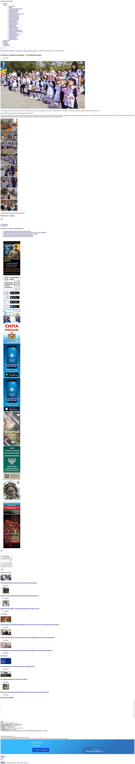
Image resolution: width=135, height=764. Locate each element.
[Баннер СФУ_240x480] (11, 479)
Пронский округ (13, 21)
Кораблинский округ (14, 16)
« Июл (2, 569)
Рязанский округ (13, 26)
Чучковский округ (13, 36)
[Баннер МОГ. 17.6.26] (11, 513)
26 (4, 566)
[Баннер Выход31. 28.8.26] (11, 547)
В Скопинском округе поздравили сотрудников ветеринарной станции (20, 233)
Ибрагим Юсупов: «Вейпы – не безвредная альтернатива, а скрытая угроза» (20, 608)
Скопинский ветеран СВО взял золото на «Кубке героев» (17, 231)
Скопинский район (20, 213)
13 (6, 563)
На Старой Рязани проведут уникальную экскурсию (14, 679)
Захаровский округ (13, 11)
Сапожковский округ (14, 27)
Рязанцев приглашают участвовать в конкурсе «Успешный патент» (18, 666)
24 (1, 566)
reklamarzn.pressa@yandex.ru (35, 730)
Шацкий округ (12, 37)
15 (9, 563)
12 (4, 563)
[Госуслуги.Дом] (11, 308)
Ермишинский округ (14, 10)
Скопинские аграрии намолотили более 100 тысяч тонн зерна (18, 236)
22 (9, 565)
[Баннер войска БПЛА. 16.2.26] (11, 274)
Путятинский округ (13, 22)
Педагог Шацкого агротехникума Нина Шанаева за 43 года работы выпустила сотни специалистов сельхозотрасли (30, 624)
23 (11, 565)
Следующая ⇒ (4, 225)
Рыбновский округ (13, 23)
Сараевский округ (13, 29)
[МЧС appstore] (11, 411)
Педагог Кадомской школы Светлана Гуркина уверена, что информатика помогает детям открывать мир (28, 637)
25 (3, 566)
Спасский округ (13, 32)
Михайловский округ (14, 18)
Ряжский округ (12, 25)
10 (1, 563)
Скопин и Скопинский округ (16, 31)
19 (4, 565)
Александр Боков (5, 213)
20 (6, 565)
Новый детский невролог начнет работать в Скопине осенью (18, 235)
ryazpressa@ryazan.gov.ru (17, 730)
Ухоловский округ (13, 35)
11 (3, 563)
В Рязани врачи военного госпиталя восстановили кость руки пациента (19, 582)
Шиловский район (13, 39)
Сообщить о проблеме (40, 750)
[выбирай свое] (11, 445)
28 (8, 566)
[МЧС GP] (11, 377)
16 (11, 563)
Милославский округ (14, 17)
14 (8, 563)
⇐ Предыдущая (4, 224)
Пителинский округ (14, 20)
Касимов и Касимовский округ (16, 13)
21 (8, 565)
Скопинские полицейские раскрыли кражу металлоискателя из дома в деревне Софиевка (24, 232)
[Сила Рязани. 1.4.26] (11, 343)
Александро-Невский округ (15, 8)
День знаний (12, 213)
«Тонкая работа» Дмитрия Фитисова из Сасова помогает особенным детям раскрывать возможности (26, 650)
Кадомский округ (13, 12)
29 (9, 566)
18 (3, 565)
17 (1, 565)
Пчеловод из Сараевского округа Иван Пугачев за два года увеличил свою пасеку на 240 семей (25, 692)
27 (6, 566)
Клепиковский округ (14, 15)
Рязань (10, 7)
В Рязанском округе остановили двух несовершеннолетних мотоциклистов (20, 595)
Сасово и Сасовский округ (15, 30)
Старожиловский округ (14, 34)
